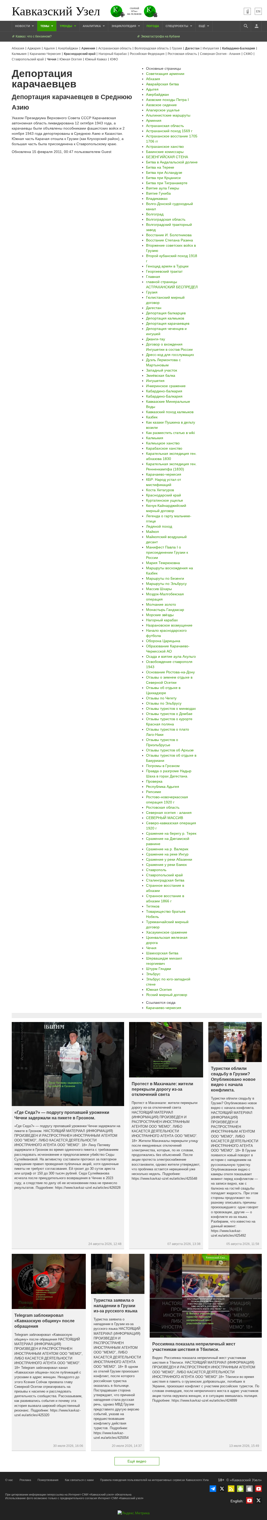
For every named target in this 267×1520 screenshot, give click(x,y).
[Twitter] (222, 1488)
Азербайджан (68, 48)
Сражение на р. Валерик (167, 849)
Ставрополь (156, 870)
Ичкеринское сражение (166, 386)
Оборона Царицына (163, 641)
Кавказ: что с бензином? (33, 36)
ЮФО (114, 59)
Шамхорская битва (162, 953)
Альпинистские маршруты (168, 115)
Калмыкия (19, 54)
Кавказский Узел (56, 10)
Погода (153, 26)
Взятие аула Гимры (162, 188)
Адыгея (49, 48)
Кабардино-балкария (164, 391)
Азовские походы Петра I (167, 100)
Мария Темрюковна (163, 563)
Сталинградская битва (165, 880)
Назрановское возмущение (169, 625)
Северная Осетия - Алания (220, 54)
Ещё (202, 26)
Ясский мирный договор (166, 995)
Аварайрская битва (162, 84)
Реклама (25, 1479)
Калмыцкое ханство (163, 443)
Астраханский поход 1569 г (169, 131)
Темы (45, 26)
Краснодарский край (79, 54)
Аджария (34, 48)
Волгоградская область (152, 48)
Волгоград (154, 214)
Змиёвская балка (160, 375)
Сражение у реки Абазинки (169, 859)
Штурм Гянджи (158, 969)
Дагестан (192, 48)
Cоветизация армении (165, 74)
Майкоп (152, 531)
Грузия (177, 48)
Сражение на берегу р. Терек (171, 833)
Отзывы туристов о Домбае (169, 714)
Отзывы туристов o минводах (171, 708)
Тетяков (152, 906)
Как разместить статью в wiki (170, 433)
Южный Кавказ (96, 59)
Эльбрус (153, 974)
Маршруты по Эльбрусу (166, 584)
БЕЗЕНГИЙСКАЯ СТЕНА (167, 157)
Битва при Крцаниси (163, 178)
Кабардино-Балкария (238, 48)
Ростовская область (182, 54)
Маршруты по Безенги (165, 578)
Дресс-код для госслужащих (170, 355)
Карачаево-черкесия (163, 474)
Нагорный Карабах (113, 54)
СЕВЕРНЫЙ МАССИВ (164, 818)
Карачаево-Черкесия (45, 54)
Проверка (154, 781)
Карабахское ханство (164, 448)
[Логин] (256, 26)
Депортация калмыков (165, 318)
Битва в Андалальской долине (172, 162)
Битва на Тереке (160, 167)
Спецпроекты (177, 26)
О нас (9, 1479)
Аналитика (92, 26)
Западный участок (161, 370)
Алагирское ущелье (163, 110)
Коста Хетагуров (160, 490)
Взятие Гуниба (158, 193)
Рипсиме (153, 792)
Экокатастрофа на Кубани (160, 36)
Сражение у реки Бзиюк (166, 865)
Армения (88, 48)
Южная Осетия (70, 59)
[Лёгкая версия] (247, 11)
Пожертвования (48, 1479)
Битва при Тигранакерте (166, 183)
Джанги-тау (155, 339)
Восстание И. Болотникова (169, 235)
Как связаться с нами (79, 1479)
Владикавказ (156, 198)
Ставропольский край (28, 59)
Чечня (51, 59)
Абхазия (18, 48)
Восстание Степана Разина (169, 240)
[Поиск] (245, 26)
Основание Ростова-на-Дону (170, 672)
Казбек (151, 417)
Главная (153, 276)
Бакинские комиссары (165, 152)
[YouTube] (258, 1488)
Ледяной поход (159, 526)
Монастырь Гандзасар (165, 610)
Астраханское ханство (165, 146)
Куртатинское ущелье (164, 500)
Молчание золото (161, 604)
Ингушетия (211, 48)
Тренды (66, 26)
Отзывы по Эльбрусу (163, 703)
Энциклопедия (124, 26)
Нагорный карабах (162, 620)
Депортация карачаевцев (167, 323)
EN (258, 11)
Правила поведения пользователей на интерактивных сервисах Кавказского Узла (154, 1479)
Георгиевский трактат (164, 271)
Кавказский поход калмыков (169, 412)
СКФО (248, 54)
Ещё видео (137, 1461)
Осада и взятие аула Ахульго (171, 656)
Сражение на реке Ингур (167, 854)
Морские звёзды (160, 615)
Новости (23, 26)
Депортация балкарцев (166, 313)
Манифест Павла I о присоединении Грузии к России (167, 552)
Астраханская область (114, 48)
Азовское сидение (161, 105)
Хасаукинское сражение (166, 932)
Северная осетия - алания (169, 812)
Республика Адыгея (162, 786)
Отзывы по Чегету (161, 698)
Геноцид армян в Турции (167, 266)
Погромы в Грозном (163, 766)
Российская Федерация (147, 54)
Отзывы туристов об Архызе (170, 750)
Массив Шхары (159, 589)
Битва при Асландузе (164, 172)
